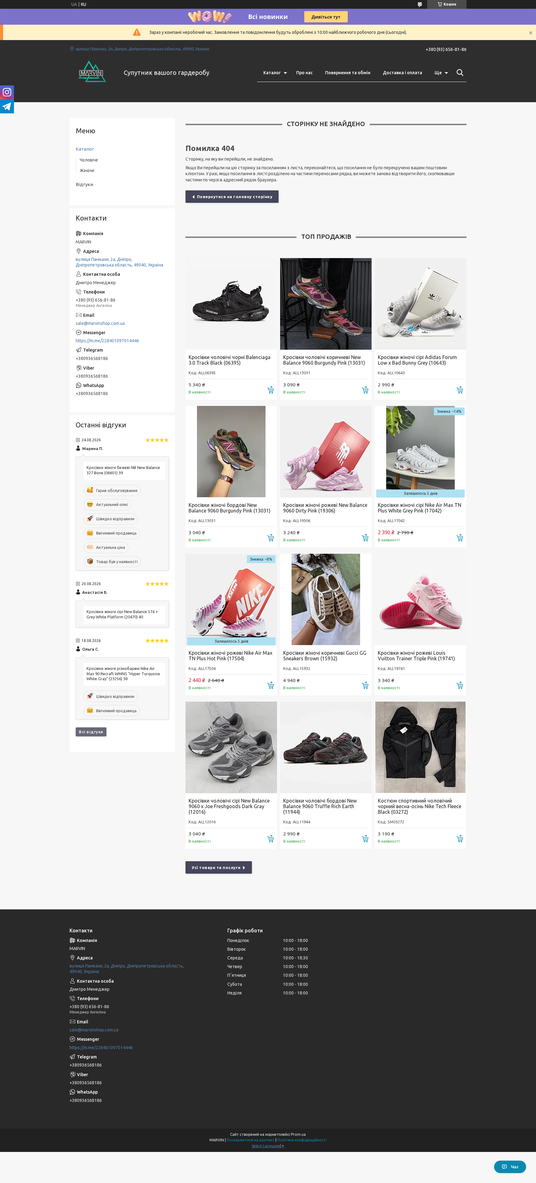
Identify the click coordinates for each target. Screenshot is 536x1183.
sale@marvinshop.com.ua (100, 323)
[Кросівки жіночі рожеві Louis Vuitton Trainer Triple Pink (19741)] (420, 599)
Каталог (272, 72)
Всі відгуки (91, 732)
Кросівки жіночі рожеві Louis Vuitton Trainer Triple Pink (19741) (416, 655)
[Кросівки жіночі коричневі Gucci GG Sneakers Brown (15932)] (326, 599)
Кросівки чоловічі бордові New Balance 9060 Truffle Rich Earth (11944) (320, 806)
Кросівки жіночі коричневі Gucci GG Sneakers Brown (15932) (324, 655)
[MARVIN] (92, 73)
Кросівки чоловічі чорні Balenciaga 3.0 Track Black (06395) (229, 360)
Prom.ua (298, 1134)
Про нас (304, 72)
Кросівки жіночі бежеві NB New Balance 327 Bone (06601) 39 (123, 470)
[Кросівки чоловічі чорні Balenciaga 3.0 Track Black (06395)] (231, 304)
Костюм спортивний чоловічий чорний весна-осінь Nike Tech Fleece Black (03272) (419, 806)
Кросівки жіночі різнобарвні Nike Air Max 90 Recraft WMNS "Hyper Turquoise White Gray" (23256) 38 (123, 673)
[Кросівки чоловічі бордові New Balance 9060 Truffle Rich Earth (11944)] (326, 747)
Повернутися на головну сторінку (235, 196)
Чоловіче (89, 159)
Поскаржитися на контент (251, 1140)
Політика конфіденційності (302, 1140)
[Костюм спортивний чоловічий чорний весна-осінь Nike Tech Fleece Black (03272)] (420, 747)
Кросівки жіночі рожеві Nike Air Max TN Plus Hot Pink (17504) (230, 655)
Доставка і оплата (402, 72)
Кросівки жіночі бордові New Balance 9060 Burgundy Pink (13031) (229, 507)
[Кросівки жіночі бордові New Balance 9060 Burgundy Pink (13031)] (231, 452)
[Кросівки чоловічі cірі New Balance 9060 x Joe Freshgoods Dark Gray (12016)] (231, 747)
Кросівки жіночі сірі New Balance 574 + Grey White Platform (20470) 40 (122, 614)
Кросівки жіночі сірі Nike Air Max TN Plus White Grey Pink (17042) (419, 507)
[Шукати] (459, 73)
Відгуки (84, 184)
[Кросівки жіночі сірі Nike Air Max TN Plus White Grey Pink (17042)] (420, 452)
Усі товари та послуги (216, 867)
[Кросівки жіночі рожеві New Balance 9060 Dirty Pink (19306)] (326, 452)
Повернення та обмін (347, 72)
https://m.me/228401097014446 (107, 340)
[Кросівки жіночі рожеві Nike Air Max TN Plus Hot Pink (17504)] (231, 599)
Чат (515, 1166)
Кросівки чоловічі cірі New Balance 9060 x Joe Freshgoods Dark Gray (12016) (229, 806)
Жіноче (87, 170)
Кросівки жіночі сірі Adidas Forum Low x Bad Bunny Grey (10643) (417, 360)
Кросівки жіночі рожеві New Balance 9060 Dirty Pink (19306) (325, 507)
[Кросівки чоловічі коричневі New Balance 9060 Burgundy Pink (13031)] (326, 304)
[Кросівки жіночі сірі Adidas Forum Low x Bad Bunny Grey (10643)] (420, 304)
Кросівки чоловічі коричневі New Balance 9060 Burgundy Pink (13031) (324, 360)
